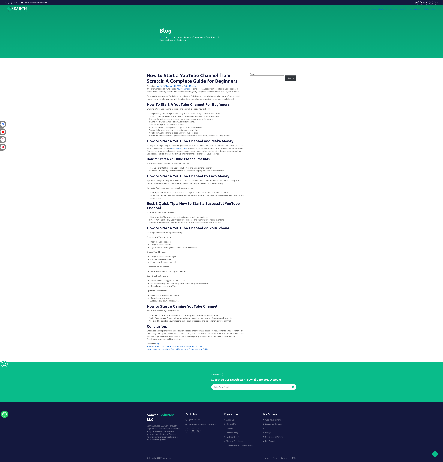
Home (373, 9)
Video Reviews (416, 9)
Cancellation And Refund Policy (239, 445)
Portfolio (404, 9)
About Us (230, 420)
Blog (426, 9)
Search (253, 74)
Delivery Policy (232, 437)
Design (268, 433)
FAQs (294, 458)
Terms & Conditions (234, 441)
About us (382, 9)
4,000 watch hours (179, 148)
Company (284, 458)
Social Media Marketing (274, 437)
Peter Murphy (190, 86)
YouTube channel (184, 89)
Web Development (272, 420)
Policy (275, 458)
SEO (267, 428)
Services (393, 9)
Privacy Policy (232, 433)
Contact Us (231, 424)
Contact (433, 9)
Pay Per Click (270, 441)
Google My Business (273, 424)
